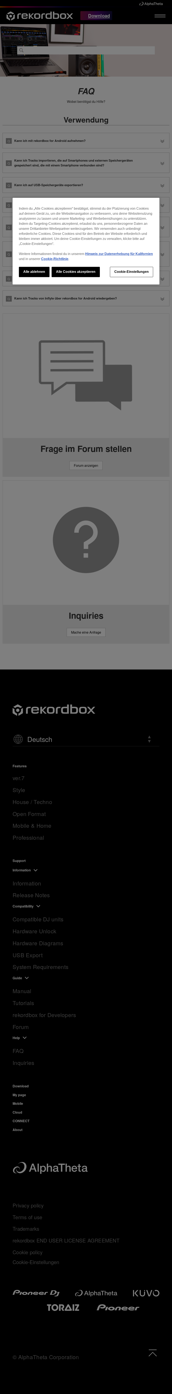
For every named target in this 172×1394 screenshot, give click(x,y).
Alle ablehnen (34, 272)
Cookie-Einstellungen (131, 272)
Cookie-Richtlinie (54, 259)
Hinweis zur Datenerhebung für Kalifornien (119, 254)
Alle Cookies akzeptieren (75, 272)
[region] (86, 241)
